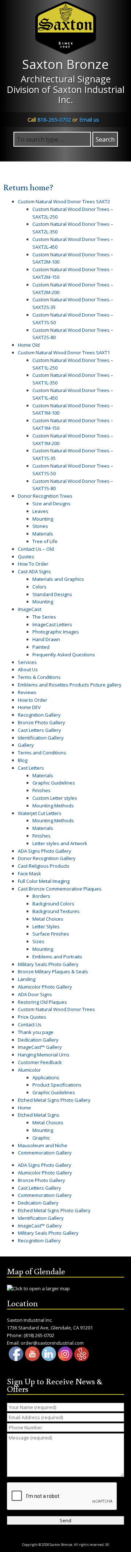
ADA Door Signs (35, 994)
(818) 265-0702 (39, 1335)
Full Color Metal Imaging (44, 881)
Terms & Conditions (39, 677)
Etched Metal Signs (38, 1115)
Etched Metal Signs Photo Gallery (54, 1100)
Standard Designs (52, 594)
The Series (44, 617)
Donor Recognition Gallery (47, 858)
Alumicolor (29, 1070)
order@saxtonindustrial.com (52, 1343)
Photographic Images (55, 631)
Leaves (40, 511)
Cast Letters (31, 768)
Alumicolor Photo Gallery (45, 986)
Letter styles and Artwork (59, 843)
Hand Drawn (46, 639)
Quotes (26, 556)
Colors (39, 586)
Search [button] (105, 139)
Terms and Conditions (42, 752)
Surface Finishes (50, 933)
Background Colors (53, 903)
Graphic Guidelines (53, 782)
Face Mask (29, 873)
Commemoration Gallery (45, 1152)
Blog (22, 760)
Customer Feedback (40, 1062)
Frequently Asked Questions (63, 654)
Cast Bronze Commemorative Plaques (60, 888)
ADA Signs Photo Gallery (44, 851)
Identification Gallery (41, 737)
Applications (45, 1077)
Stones (40, 526)
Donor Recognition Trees (45, 496)
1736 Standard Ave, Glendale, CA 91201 (50, 1327)
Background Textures (56, 911)
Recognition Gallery (39, 715)
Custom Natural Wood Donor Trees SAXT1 (64, 352)
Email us (89, 119)
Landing (26, 979)
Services (27, 662)
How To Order (33, 564)
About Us (28, 669)
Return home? (28, 187)
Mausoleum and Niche (42, 1145)
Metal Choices (47, 919)
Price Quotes (32, 1017)
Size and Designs (51, 503)
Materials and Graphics (58, 579)
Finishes (41, 790)
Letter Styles (46, 926)
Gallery (26, 745)
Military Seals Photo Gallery (48, 964)
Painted (40, 647)
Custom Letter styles (54, 798)
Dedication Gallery (38, 1039)
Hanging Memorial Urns (44, 1054)
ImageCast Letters (52, 624)
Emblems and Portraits (57, 956)
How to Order (32, 700)
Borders (41, 896)
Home (24, 1107)
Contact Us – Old (36, 549)
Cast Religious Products (44, 866)
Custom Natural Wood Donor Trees (56, 1009)
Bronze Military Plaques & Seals (53, 971)
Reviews (27, 692)
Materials (42, 533)
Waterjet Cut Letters (39, 813)
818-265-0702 (54, 119)
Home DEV (29, 707)
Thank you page (35, 1032)
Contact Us (29, 1024)
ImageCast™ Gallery (40, 1047)
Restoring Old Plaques (42, 1002)
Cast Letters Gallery (39, 730)
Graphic (41, 1138)
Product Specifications (57, 1084)
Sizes (38, 941)
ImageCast (29, 609)
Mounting (42, 519)
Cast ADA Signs (34, 571)
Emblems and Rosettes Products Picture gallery (70, 684)
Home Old (29, 345)
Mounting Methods (53, 805)
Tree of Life (44, 541)
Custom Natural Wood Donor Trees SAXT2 (64, 201)
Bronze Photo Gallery (41, 722)
